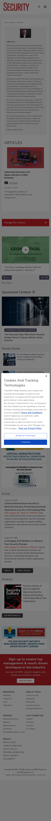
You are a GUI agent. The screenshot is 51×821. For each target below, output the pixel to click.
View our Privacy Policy (30, 428)
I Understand (25, 442)
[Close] (46, 376)
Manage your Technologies (25, 436)
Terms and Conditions (31, 412)
